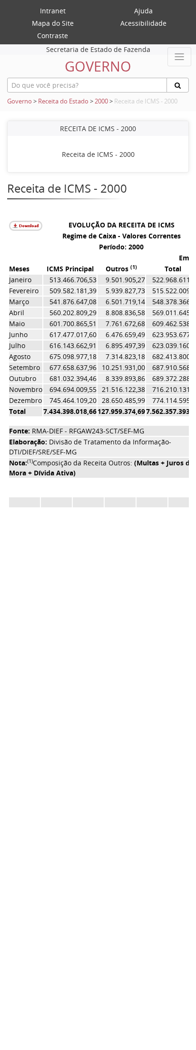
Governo (19, 101)
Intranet (53, 10)
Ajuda (143, 10)
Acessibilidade (143, 23)
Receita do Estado (63, 101)
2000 (101, 101)
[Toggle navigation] (179, 56)
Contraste (52, 35)
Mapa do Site (53, 23)
